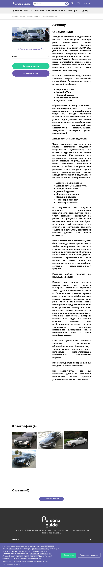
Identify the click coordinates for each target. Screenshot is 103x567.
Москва (30, 16)
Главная (15, 16)
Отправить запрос (30, 66)
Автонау (53, 16)
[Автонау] (30, 34)
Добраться (39, 10)
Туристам (17, 10)
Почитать (28, 10)
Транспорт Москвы (41, 16)
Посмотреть (73, 10)
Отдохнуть (85, 10)
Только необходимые (89, 555)
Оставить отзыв (30, 73)
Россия (22, 16)
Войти (87, 3)
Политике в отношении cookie (27, 561)
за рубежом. (55, 533)
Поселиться (51, 10)
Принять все (69, 555)
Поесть (62, 10)
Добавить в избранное (28, 49)
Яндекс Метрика (45, 556)
